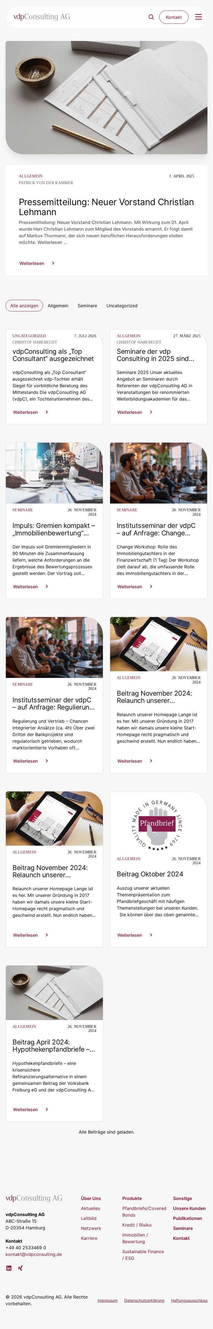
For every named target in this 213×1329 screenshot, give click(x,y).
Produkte (132, 1198)
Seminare (87, 305)
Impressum (108, 1300)
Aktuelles (90, 1208)
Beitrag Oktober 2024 (150, 874)
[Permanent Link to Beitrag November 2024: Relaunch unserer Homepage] (158, 643)
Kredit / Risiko (137, 1225)
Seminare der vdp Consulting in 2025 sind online (153, 358)
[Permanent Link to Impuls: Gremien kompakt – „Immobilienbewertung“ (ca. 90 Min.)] (54, 473)
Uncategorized (122, 305)
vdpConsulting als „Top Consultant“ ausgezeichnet (53, 355)
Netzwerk (91, 1228)
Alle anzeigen (24, 305)
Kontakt (181, 1238)
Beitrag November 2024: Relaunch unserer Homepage (154, 700)
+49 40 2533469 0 (26, 1247)
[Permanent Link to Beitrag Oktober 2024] (158, 821)
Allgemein (58, 305)
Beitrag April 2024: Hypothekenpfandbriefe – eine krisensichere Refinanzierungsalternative (53, 1053)
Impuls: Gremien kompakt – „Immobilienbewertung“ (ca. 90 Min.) (53, 533)
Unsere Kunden (189, 1208)
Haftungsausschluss (189, 1300)
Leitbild (89, 1218)
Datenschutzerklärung (144, 1300)
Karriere (89, 1238)
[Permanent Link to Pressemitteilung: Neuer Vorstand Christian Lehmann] (106, 97)
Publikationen (187, 1218)
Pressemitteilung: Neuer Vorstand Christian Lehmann (106, 207)
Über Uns (91, 1198)
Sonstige (182, 1198)
